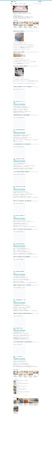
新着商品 (11, 3)
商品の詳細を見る (19, 104)
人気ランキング (20, 3)
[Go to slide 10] (20, 99)
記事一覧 (24, 3)
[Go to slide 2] (17, 99)
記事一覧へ (26, 395)
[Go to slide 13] (21, 99)
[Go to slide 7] (19, 99)
